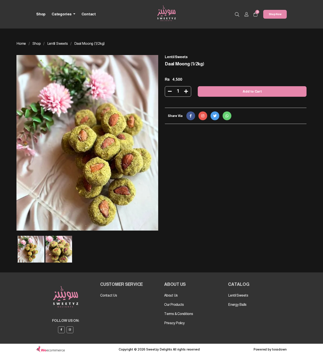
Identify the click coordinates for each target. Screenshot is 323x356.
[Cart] (256, 14)
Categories (62, 14)
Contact (89, 14)
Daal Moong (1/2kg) (89, 43)
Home (21, 43)
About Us (171, 295)
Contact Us (108, 295)
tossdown (279, 349)
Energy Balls (237, 304)
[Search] (237, 15)
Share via (175, 116)
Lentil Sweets (57, 43)
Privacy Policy (174, 323)
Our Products (174, 304)
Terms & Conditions (178, 314)
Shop (40, 14)
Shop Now (275, 14)
